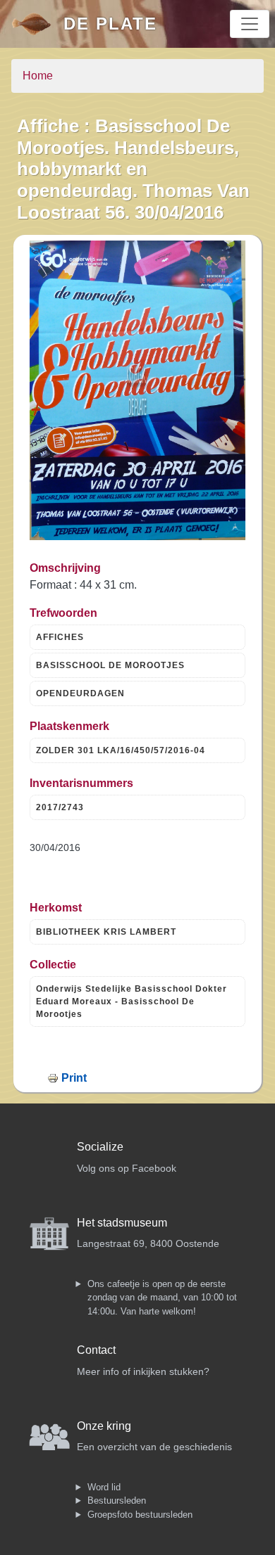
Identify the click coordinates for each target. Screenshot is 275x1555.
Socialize (100, 1147)
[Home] (37, 24)
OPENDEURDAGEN (80, 693)
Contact (96, 1350)
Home (38, 76)
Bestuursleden (116, 1500)
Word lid (104, 1487)
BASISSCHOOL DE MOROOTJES (110, 665)
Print (74, 1078)
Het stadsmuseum (122, 1223)
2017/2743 (60, 807)
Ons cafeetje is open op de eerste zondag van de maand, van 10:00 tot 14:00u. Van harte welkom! (162, 1298)
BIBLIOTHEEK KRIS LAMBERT (106, 932)
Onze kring (104, 1426)
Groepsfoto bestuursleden (139, 1514)
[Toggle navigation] (249, 24)
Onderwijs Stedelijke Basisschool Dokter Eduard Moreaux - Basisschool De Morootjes (131, 1001)
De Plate (110, 23)
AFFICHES (60, 637)
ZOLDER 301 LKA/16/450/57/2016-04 (120, 750)
